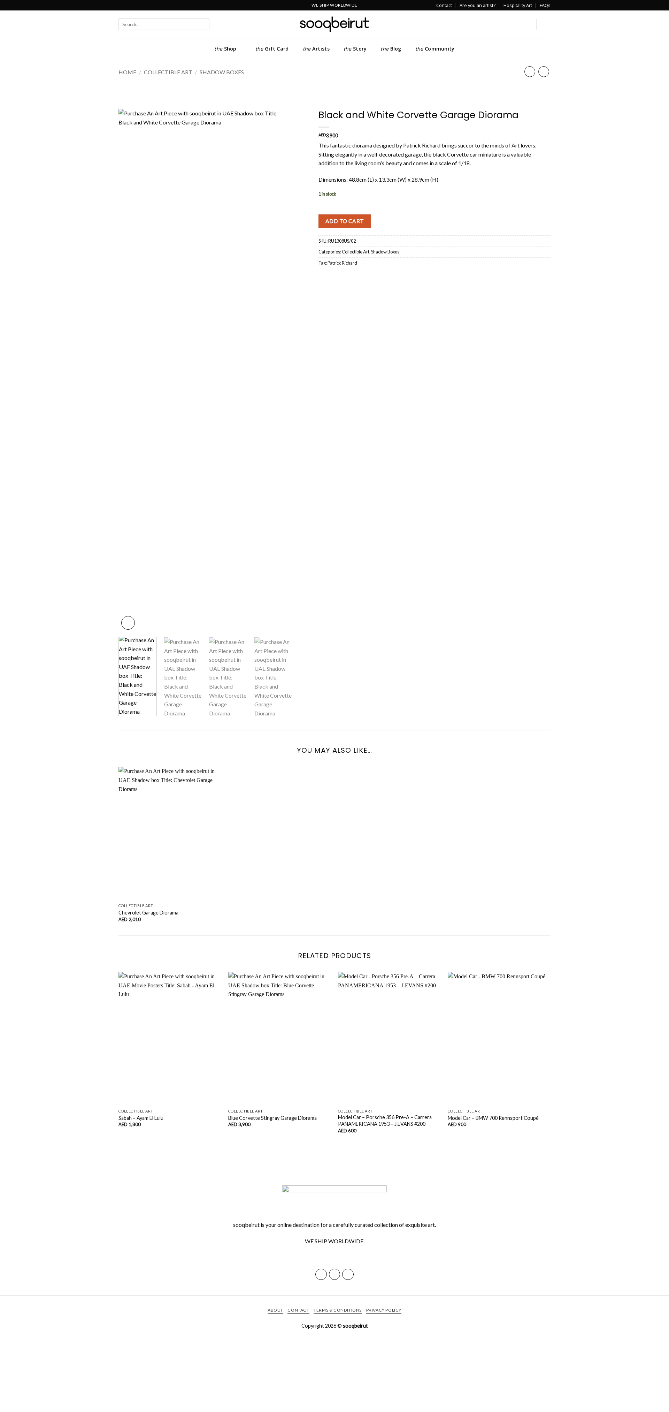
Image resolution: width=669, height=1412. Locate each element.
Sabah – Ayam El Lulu (140, 1118)
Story (355, 48)
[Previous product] (543, 71)
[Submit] (215, 24)
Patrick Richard (342, 263)
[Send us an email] (348, 1274)
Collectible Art (168, 72)
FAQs (545, 5)
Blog (390, 48)
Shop (225, 48)
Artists (316, 48)
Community (435, 48)
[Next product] (529, 71)
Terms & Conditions (338, 1310)
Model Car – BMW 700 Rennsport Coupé (493, 1118)
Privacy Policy (384, 1310)
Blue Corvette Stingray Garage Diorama (272, 1118)
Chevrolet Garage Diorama (148, 913)
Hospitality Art (517, 5)
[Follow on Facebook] (321, 1274)
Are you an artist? (477, 5)
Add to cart (344, 221)
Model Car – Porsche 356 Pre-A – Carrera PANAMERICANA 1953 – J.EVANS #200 (385, 1120)
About (275, 1310)
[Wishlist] (504, 24)
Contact (444, 5)
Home (127, 72)
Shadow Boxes (222, 72)
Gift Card (272, 48)
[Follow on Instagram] (334, 1274)
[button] (525, 24)
